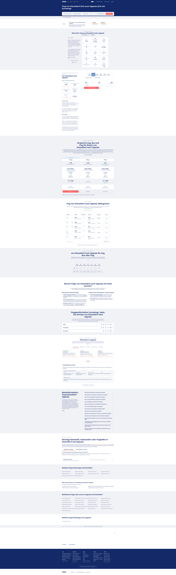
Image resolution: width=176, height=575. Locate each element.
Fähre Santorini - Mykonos (98, 553)
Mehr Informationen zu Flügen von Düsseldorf (70, 487)
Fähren (77, 1)
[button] (86, 14)
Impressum (73, 572)
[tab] (88, 78)
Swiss (84, 557)
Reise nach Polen (107, 557)
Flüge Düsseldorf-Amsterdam (106, 504)
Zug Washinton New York (66, 555)
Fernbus (71, 1)
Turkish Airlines (86, 555)
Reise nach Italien (107, 559)
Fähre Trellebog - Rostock (98, 557)
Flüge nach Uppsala (79, 526)
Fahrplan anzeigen (66, 97)
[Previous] (74, 265)
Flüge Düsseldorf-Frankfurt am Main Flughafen (83, 506)
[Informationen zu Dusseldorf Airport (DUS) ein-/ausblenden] (112, 459)
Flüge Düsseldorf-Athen (66, 506)
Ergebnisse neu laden (87, 210)
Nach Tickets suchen (66, 85)
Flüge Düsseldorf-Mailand (79, 504)
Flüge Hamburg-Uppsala (66, 510)
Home (63, 526)
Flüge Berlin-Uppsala (91, 508)
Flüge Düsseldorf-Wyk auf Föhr (93, 473)
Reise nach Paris (107, 556)
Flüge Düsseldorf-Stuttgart (66, 502)
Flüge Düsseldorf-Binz (79, 475)
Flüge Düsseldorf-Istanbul (79, 473)
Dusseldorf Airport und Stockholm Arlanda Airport (99, 444)
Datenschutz (88, 572)
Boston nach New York (66, 556)
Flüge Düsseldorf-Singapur (92, 504)
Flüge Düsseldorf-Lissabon (105, 506)
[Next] (112, 74)
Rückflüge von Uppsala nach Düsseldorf (69, 486)
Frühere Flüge (70, 241)
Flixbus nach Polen (76, 553)
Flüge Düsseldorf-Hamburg (106, 498)
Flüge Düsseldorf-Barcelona (67, 504)
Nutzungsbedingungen (80, 572)
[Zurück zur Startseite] (65, 1)
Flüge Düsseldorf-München (92, 498)
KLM (84, 559)
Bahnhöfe (64, 559)
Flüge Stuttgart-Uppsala (66, 521)
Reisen (105, 551)
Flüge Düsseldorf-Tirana (92, 471)
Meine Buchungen (99, 1)
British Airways (85, 556)
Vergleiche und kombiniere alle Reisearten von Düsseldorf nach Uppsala (100, 486)
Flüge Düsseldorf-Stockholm (93, 506)
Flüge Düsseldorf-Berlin (66, 498)
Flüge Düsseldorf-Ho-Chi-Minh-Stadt (68, 508)
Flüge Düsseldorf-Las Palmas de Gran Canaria (70, 475)
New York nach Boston (66, 557)
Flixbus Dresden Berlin (77, 557)
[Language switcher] (93, 1)
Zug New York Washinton (66, 553)
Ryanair (84, 553)
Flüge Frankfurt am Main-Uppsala (107, 508)
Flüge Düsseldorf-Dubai (105, 502)
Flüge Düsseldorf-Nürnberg (80, 508)
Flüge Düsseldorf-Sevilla (66, 471)
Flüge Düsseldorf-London (92, 500)
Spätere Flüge (106, 241)
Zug (68, 1)
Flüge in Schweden (71, 526)
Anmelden (112, 1)
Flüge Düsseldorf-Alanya (105, 471)
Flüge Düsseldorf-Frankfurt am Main (81, 498)
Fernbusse (74, 551)
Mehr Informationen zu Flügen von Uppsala (96, 487)
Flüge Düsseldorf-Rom (92, 502)
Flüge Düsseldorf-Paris (66, 500)
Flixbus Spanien (75, 555)
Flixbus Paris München (77, 559)
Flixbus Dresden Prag (76, 556)
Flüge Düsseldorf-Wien (79, 471)
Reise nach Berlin (107, 555)
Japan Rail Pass (106, 553)
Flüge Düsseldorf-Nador (66, 473)
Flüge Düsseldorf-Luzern (105, 473)
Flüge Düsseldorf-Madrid (79, 500)
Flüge (74, 1)
